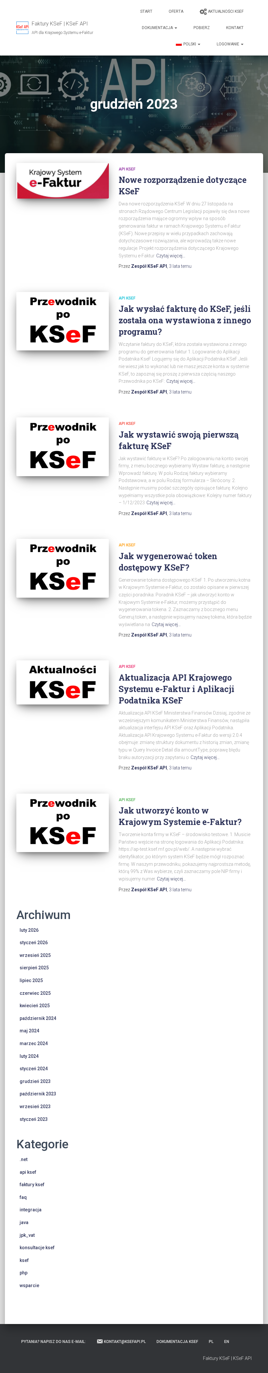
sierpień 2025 (34, 967)
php (23, 1272)
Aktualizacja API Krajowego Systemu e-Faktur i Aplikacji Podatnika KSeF (176, 689)
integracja (31, 1209)
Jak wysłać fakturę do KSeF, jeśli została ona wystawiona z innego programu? (185, 320)
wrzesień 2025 (35, 955)
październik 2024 (38, 1018)
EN (226, 1341)
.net (23, 1159)
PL (211, 1341)
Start (146, 11)
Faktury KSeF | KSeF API (227, 1358)
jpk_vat (27, 1235)
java (24, 1222)
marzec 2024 (34, 1043)
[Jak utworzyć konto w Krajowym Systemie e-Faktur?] (62, 823)
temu (180, 266)
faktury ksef (32, 1184)
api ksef (127, 169)
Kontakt (234, 27)
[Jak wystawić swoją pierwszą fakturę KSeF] (62, 446)
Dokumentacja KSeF (177, 1341)
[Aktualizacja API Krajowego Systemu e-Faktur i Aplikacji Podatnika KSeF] (62, 682)
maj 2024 (29, 1030)
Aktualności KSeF (225, 11)
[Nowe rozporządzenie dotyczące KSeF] (62, 181)
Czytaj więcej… (170, 255)
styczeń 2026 (34, 942)
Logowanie (228, 44)
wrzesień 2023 (35, 1106)
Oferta (176, 11)
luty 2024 (29, 1056)
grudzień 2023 (35, 1081)
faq (23, 1197)
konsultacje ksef (37, 1247)
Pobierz (201, 27)
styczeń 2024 (34, 1068)
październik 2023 (38, 1093)
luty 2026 (29, 930)
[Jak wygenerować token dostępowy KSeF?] (62, 568)
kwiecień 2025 (35, 1005)
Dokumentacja (158, 27)
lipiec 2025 (31, 980)
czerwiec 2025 (35, 993)
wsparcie (29, 1285)
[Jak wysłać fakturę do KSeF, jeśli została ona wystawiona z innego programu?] (62, 321)
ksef (24, 1260)
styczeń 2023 (34, 1119)
